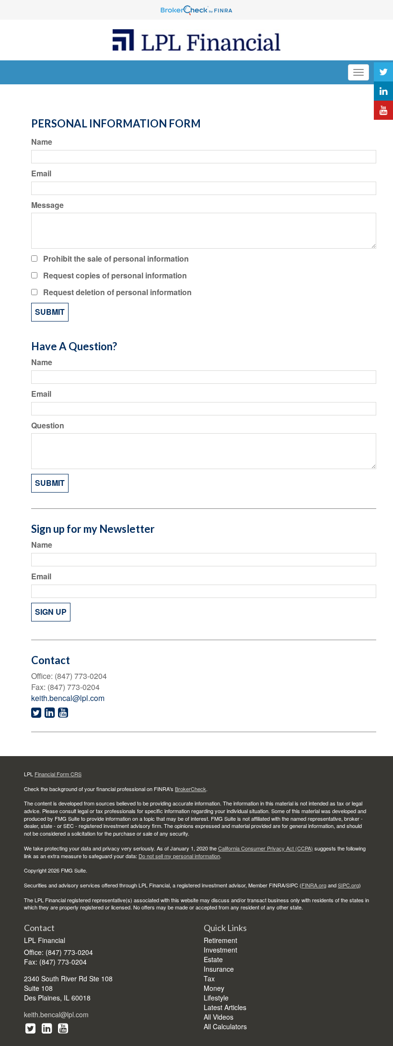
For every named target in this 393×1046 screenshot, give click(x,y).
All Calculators (225, 1026)
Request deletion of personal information (117, 292)
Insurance (219, 969)
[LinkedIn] (383, 91)
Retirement (220, 940)
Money (214, 988)
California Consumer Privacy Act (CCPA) (265, 848)
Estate (213, 959)
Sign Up (51, 611)
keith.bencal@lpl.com (67, 697)
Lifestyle (216, 997)
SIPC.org (348, 885)
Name (41, 142)
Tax (209, 978)
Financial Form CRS (58, 774)
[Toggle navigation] (358, 72)
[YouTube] (383, 110)
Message (47, 205)
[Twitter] (383, 71)
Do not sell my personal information (179, 856)
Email (41, 173)
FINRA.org (313, 885)
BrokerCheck (190, 789)
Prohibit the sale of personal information (116, 258)
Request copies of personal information (115, 275)
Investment (220, 949)
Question (47, 425)
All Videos (218, 1017)
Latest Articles (225, 1007)
